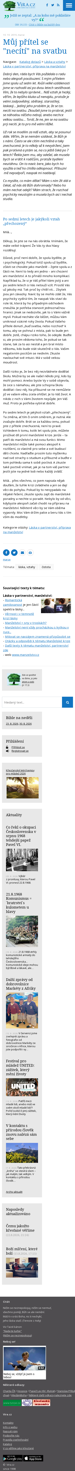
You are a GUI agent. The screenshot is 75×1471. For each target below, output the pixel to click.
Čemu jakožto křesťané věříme (20, 1228)
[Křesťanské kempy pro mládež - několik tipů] (22, 787)
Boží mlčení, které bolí (22, 1251)
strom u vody (28, 681)
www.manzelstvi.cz (25, 655)
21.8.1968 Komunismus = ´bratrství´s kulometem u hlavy (19, 903)
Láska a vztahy (54, 62)
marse (21, 34)
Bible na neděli (19, 717)
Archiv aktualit (14, 1192)
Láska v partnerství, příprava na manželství (34, 66)
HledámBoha (19, 1395)
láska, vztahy (26, 567)
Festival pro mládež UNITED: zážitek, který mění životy (20, 1067)
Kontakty (8, 1423)
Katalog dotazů (30, 62)
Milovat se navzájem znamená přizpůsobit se (37, 636)
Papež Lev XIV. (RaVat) (42, 1391)
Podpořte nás (11, 1435)
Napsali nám (10, 1431)
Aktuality (14, 814)
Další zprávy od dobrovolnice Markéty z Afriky (21, 984)
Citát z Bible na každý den (44, 24)
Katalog (7, 1444)
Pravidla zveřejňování (15, 1439)
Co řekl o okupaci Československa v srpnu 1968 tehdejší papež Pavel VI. (21, 836)
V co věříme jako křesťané (18, 1448)
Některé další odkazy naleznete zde (50, 1395)
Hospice (22, 1391)
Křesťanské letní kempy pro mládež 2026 (20, 772)
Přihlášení (15, 741)
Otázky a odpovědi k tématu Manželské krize (37, 641)
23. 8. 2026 (12, 723)
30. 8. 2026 (25, 723)
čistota (46, 567)
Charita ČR (9, 1391)
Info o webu (10, 1427)
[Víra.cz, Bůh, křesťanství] (19, 6)
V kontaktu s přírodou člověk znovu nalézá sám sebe (21, 1132)
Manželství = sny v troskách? (26, 623)
